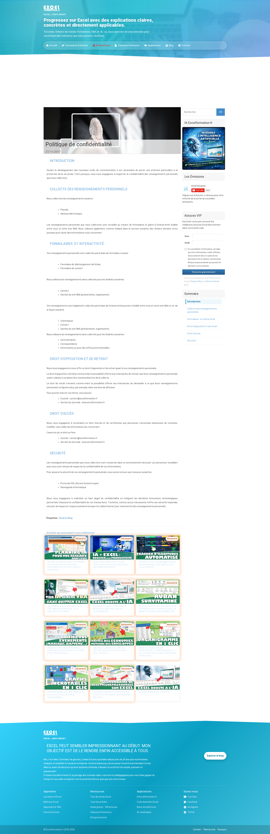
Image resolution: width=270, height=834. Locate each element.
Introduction (193, 301)
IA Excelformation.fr (147, 796)
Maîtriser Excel (51, 802)
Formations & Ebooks (76, 45)
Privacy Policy (196, 281)
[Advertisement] (135, 82)
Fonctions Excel (51, 812)
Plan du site (209, 829)
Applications (154, 45)
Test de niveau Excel (100, 796)
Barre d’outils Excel (146, 807)
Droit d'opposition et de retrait (202, 326)
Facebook (192, 802)
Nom (187, 236)
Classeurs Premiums (129, 45)
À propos (222, 829)
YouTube (192, 796)
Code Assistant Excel (147, 802)
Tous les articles (98, 802)
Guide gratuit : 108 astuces (103, 807)
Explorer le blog (215, 755)
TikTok (191, 812)
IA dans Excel (103, 45)
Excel (62, 518)
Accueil (53, 45)
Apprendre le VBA (52, 807)
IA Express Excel (98, 817)
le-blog (68, 518)
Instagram (193, 807)
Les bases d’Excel (52, 796)
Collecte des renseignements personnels (202, 310)
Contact (186, 45)
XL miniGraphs (144, 812)
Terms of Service (212, 281)
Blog (171, 45)
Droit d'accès (193, 333)
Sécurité (191, 340)
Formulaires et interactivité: (201, 319)
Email (187, 243)
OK (220, 112)
